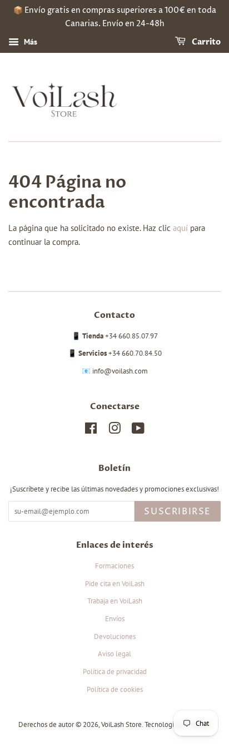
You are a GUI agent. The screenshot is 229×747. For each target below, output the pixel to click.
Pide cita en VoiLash (115, 583)
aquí (180, 228)
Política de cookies (115, 689)
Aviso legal (114, 653)
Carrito (205, 42)
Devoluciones (115, 636)
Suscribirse (177, 511)
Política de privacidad (115, 671)
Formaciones (114, 566)
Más (29, 42)
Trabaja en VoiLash (114, 601)
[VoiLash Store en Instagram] (114, 430)
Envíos (115, 618)
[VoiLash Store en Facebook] (90, 430)
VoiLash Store (121, 724)
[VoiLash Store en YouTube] (138, 430)
